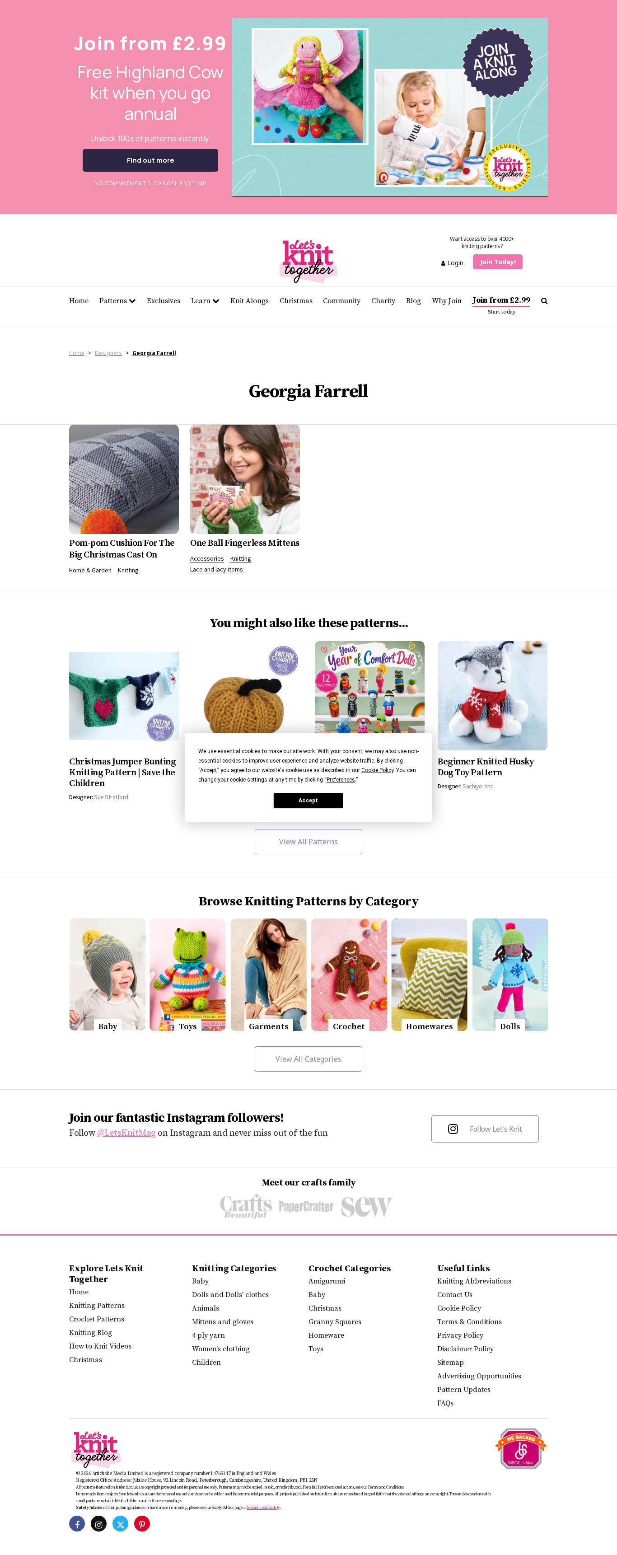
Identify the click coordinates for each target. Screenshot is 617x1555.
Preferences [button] (341, 780)
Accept (308, 800)
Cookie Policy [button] (377, 770)
